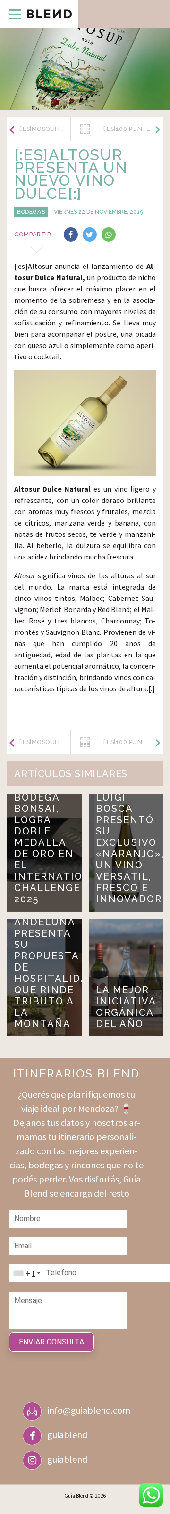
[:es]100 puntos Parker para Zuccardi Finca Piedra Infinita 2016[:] (133, 128)
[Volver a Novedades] (85, 129)
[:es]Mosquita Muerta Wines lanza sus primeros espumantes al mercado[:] (44, 128)
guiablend (67, 1435)
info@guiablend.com (88, 1410)
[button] (10, 14)
